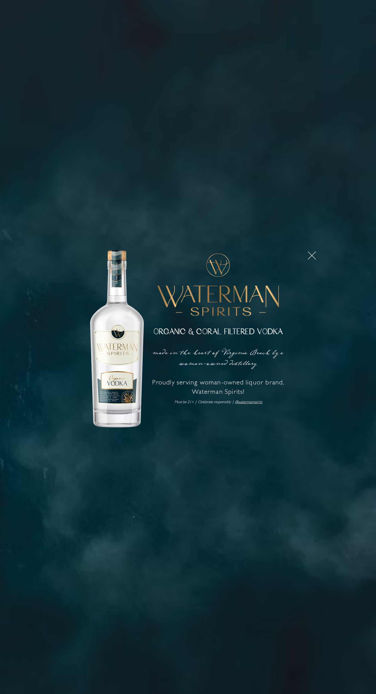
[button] (312, 255)
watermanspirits (250, 402)
